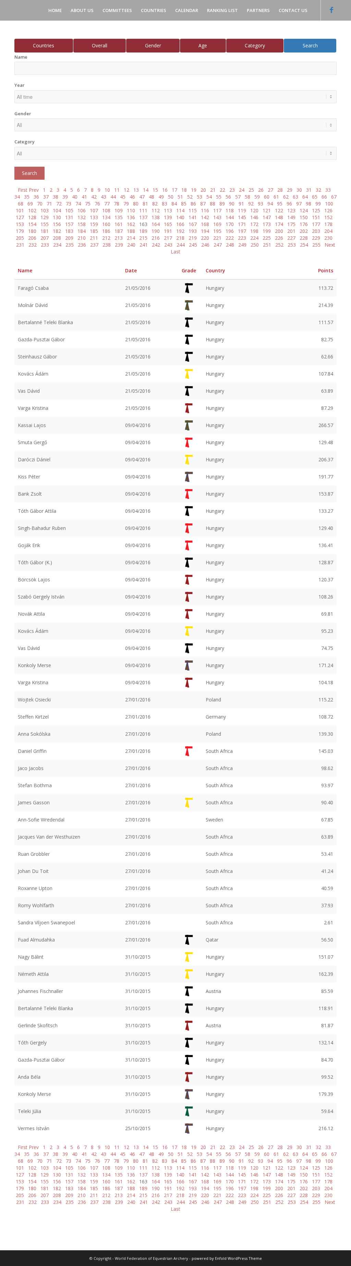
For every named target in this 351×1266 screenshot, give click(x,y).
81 (145, 203)
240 (131, 244)
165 (168, 224)
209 (69, 238)
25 (251, 190)
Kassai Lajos (32, 425)
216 (156, 238)
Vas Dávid (29, 391)
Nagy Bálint (31, 957)
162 (131, 224)
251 (267, 244)
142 (205, 217)
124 (304, 210)
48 (151, 196)
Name (20, 57)
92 (251, 203)
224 (254, 238)
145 (242, 217)
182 (57, 231)
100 (329, 203)
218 (180, 238)
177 (316, 224)
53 (199, 196)
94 (270, 203)
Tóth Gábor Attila (37, 511)
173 (267, 224)
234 (57, 244)
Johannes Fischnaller (40, 991)
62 (286, 196)
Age (202, 45)
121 (267, 210)
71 (49, 203)
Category (255, 45)
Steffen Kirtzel (33, 716)
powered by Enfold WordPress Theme (227, 1258)
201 (291, 231)
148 (279, 217)
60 (266, 196)
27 (270, 190)
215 (143, 238)
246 (205, 244)
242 (156, 244)
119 (242, 210)
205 (20, 238)
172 (254, 224)
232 (32, 244)
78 (116, 203)
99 (318, 203)
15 (155, 190)
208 (57, 238)
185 (94, 231)
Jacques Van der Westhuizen (49, 836)
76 (97, 203)
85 (183, 203)
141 (193, 217)
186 (106, 231)
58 (247, 196)
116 (205, 210)
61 (276, 196)
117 (217, 210)
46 (132, 196)
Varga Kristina (33, 408)
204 (328, 231)
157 (69, 224)
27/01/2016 (137, 699)
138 (156, 217)
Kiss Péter (29, 476)
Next (330, 244)
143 (217, 217)
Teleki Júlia (29, 1111)
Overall (99, 45)
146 (254, 217)
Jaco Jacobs (31, 768)
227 (291, 238)
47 (142, 196)
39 (65, 196)
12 (126, 190)
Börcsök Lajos (34, 579)
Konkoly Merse (34, 665)
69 (30, 203)
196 (230, 231)
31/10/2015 (137, 957)
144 (230, 217)
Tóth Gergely (32, 1042)
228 (304, 238)
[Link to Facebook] (331, 10)
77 (107, 203)
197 (242, 231)
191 (168, 231)
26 (261, 190)
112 (156, 210)
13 (136, 190)
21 (213, 190)
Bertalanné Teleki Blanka (45, 322)
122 (279, 210)
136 (131, 217)
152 (328, 217)
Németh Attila (33, 974)
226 (279, 238)
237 (94, 244)
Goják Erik (29, 545)
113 (168, 210)
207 (44, 238)
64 (305, 196)
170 (230, 224)
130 (57, 217)
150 (304, 217)
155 (44, 224)
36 (36, 196)
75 (87, 203)
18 (184, 190)
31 (309, 190)
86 (193, 203)
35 (26, 196)
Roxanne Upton (35, 888)
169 (217, 224)
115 (193, 210)
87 (203, 203)
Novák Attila (31, 614)
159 (94, 224)
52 (190, 196)
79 (126, 203)
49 (161, 196)
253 (292, 244)
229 (316, 238)
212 (106, 238)
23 (232, 190)
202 (304, 231)
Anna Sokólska (34, 734)
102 (32, 210)
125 (316, 210)
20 (203, 190)
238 (106, 244)
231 (20, 244)
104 (57, 210)
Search (310, 45)
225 (267, 238)
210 (81, 238)
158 (81, 224)
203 (316, 231)
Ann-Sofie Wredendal (41, 819)
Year (19, 85)
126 (328, 210)
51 (180, 196)
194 (205, 231)
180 (32, 231)
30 (299, 190)
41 (84, 196)
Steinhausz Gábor (37, 356)
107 (94, 210)
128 (32, 217)
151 (316, 217)
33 (328, 190)
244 (181, 244)
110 (131, 210)
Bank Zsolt (30, 493)
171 (242, 224)
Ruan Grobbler (34, 854)
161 (118, 224)
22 (222, 190)
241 (144, 244)
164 (156, 224)
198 (254, 231)
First (22, 190)
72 (59, 203)
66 (324, 196)
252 (279, 244)
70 (40, 203)
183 (69, 231)
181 (44, 231)
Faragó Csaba (33, 288)
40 (74, 196)
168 (205, 224)
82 (155, 203)
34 (17, 196)
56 (228, 196)
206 (32, 238)
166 (180, 224)
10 (107, 190)
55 (218, 196)
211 (94, 238)
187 (118, 231)
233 (45, 244)
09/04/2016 (137, 425)
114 (180, 210)
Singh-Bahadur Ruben (42, 528)
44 (113, 196)
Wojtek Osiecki (34, 699)
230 (328, 238)
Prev (34, 190)
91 (241, 203)
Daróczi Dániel (34, 459)
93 (260, 203)
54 (209, 196)
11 (117, 190)
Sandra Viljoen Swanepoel (46, 922)
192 (180, 231)
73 (68, 203)
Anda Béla (29, 1077)
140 (180, 217)
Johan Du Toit (33, 871)
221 (217, 238)
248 (230, 244)
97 (299, 203)
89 (222, 203)
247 (218, 244)
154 (32, 224)
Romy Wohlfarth (36, 905)
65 (314, 196)
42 (94, 196)
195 (217, 231)
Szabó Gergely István (41, 596)
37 (46, 196)
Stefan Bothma (35, 785)
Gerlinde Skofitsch (38, 1025)
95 (279, 203)
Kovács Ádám (33, 373)
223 (242, 238)
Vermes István (33, 1128)
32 (318, 190)
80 (135, 203)
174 (279, 224)
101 (20, 210)
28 (280, 190)
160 (106, 224)
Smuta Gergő (32, 442)
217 (168, 238)
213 (118, 238)
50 (170, 196)
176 (304, 224)
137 (143, 217)
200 (279, 231)
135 (118, 217)
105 (69, 210)
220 (205, 238)
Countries (43, 45)
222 (230, 238)
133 (94, 217)
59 (257, 196)
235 (69, 244)
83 (164, 203)
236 (82, 244)
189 (143, 231)
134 (106, 217)
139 (168, 217)
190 (156, 231)
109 (118, 210)
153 (20, 224)
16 (165, 190)
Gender (153, 45)
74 (78, 203)
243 (168, 244)
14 (145, 190)
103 (44, 210)
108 (106, 210)
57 (238, 196)
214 (131, 238)
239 (119, 244)
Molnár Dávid (33, 305)
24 (241, 190)
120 (254, 210)
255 (316, 244)
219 (193, 238)
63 (295, 196)
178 (328, 224)
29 (289, 190)
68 (20, 203)
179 (20, 231)
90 (231, 203)
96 (289, 203)
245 (193, 244)
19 (193, 190)
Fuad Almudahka (36, 939)
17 (174, 190)
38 (55, 196)
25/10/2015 (137, 1128)
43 (103, 196)
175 (291, 224)
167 (193, 224)
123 (291, 210)
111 (143, 210)
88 (212, 203)
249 (242, 244)
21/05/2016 (137, 288)
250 (255, 244)
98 (308, 203)
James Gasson (34, 802)
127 (20, 217)
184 (81, 231)
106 (81, 210)
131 (69, 217)
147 (267, 217)
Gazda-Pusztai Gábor (41, 339)
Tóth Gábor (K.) (35, 562)
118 (230, 210)
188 (131, 231)
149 (291, 217)
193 (193, 231)
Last (175, 251)
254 (304, 244)
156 (57, 224)
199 (267, 231)
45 (122, 196)
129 (44, 217)
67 (334, 196)
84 (174, 203)
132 (81, 217)
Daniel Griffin (32, 751)
